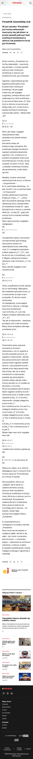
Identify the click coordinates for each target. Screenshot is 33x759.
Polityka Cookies (19, 749)
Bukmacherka (6, 707)
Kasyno (4, 715)
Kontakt (4, 728)
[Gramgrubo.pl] (16, 740)
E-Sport (4, 710)
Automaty (5, 704)
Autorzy (4, 725)
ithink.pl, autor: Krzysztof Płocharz (11, 49)
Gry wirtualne (6, 713)
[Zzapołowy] (24, 736)
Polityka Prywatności (7, 749)
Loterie (4, 718)
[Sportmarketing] (11, 736)
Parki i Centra (7, 13)
